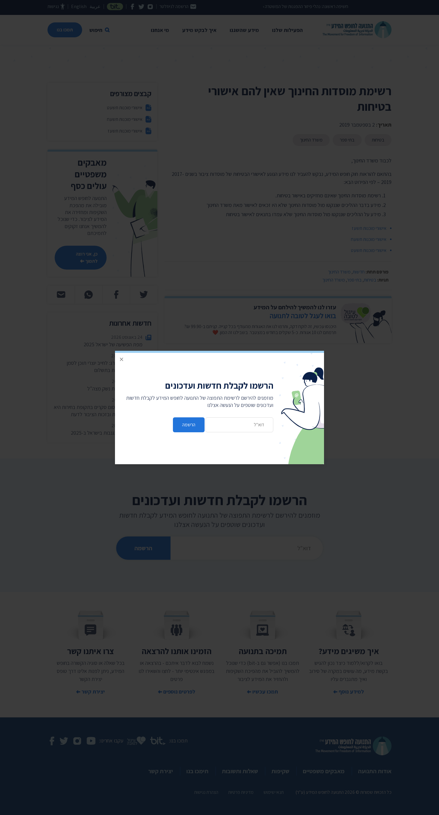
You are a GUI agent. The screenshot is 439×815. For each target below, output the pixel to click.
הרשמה (188, 425)
